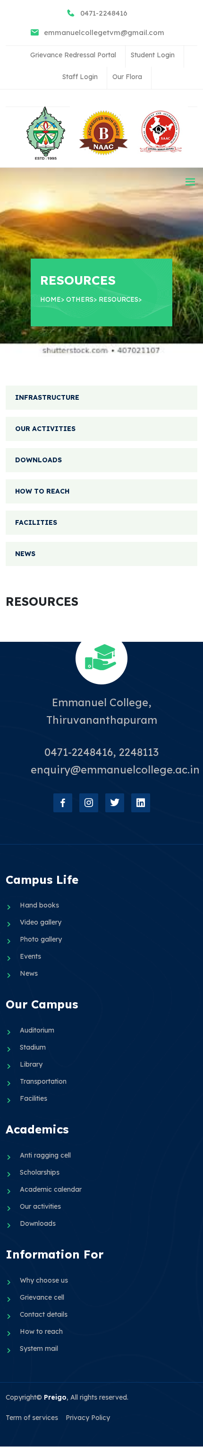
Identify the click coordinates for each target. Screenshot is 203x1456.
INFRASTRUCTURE (47, 397)
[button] (190, 182)
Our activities (40, 1206)
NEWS (25, 553)
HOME (50, 299)
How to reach (41, 1331)
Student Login (153, 55)
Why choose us (44, 1280)
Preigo (55, 1397)
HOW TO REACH (42, 491)
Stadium (33, 1047)
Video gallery (40, 922)
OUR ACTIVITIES (45, 428)
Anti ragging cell (45, 1155)
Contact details (44, 1314)
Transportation (43, 1081)
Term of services (32, 1417)
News (29, 973)
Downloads (38, 1223)
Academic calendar (51, 1189)
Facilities (33, 1098)
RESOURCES (118, 299)
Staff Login (80, 76)
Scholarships (39, 1172)
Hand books (39, 905)
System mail (39, 1348)
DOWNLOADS (38, 460)
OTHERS (79, 299)
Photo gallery (41, 939)
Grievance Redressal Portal (73, 55)
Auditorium (37, 1030)
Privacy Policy (88, 1417)
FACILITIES (36, 522)
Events (30, 956)
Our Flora (127, 76)
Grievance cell (42, 1297)
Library (31, 1064)
